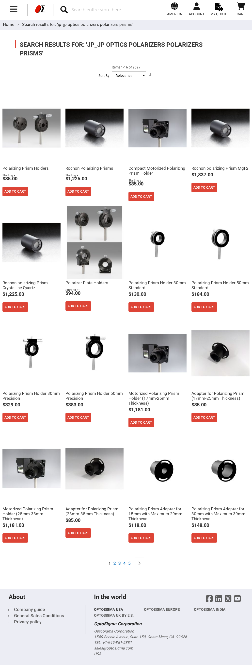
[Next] (139, 563)
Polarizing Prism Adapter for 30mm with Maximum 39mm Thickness (218, 513)
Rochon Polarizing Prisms (89, 168)
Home (9, 24)
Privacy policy (28, 621)
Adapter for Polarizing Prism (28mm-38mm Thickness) (91, 511)
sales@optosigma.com (113, 648)
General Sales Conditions (39, 615)
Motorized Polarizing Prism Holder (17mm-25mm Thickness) (153, 398)
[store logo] (40, 10)
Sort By (104, 76)
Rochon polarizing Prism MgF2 (220, 168)
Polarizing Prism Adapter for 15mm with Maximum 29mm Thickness (155, 513)
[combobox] (102, 10)
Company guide (29, 609)
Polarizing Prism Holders (25, 168)
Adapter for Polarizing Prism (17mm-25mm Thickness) (217, 396)
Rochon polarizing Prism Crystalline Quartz (25, 285)
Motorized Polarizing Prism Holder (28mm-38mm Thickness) (27, 513)
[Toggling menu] (13, 9)
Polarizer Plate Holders (86, 282)
